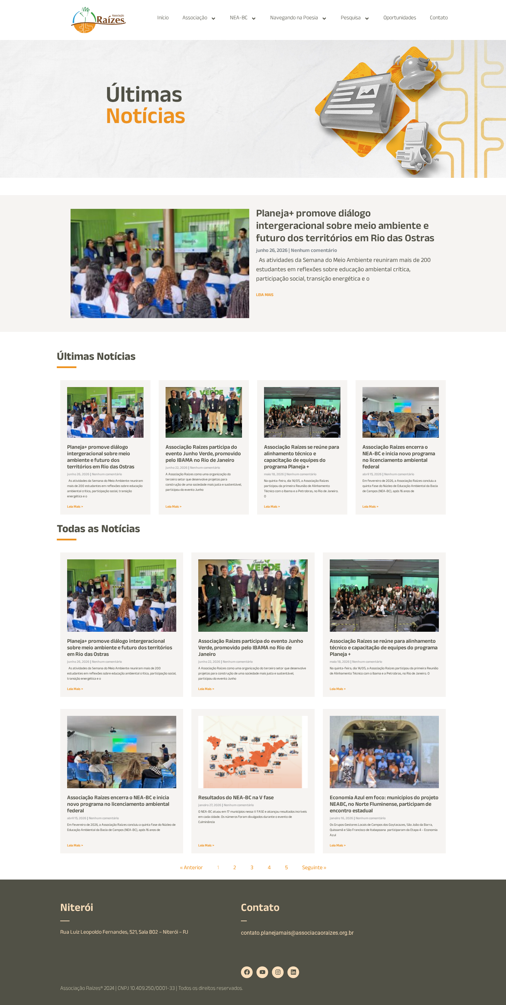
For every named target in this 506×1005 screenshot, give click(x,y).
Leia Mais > (75, 507)
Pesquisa (351, 18)
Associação (194, 18)
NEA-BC (238, 18)
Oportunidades (399, 18)
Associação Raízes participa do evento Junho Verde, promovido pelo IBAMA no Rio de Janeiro (203, 454)
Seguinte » (314, 868)
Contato (439, 18)
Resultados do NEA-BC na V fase (236, 798)
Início (163, 18)
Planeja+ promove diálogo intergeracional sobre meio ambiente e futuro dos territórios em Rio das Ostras (345, 227)
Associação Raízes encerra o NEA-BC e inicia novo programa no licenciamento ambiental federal (398, 458)
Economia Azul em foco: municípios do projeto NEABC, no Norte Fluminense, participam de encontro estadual (384, 805)
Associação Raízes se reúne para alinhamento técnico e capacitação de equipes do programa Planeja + (301, 458)
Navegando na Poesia (294, 18)
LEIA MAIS (264, 295)
